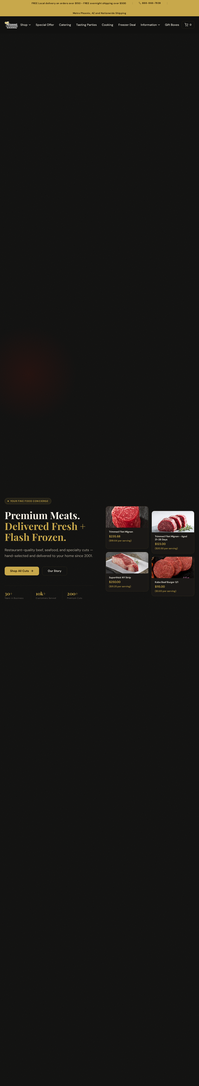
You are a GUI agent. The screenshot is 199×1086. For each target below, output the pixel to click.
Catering (65, 25)
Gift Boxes (172, 25)
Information (149, 25)
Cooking (107, 25)
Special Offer (45, 25)
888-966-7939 (151, 3)
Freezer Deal (127, 25)
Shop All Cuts (19, 571)
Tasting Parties (86, 25)
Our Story (54, 571)
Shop (24, 25)
